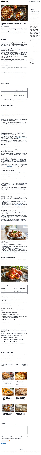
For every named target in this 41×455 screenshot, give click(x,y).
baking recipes (3, 360)
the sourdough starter (7, 251)
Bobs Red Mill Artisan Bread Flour (21, 137)
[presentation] (8, 376)
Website (20, 436)
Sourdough (31, 61)
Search (30, 5)
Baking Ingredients (32, 59)
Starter (30, 62)
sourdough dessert (12, 360)
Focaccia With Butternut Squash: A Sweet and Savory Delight (7, 398)
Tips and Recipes (32, 63)
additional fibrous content (18, 204)
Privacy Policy (38, 1)
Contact (34, 1)
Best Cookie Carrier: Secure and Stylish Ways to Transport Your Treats (34, 46)
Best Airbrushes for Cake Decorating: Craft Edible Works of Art (22, 364)
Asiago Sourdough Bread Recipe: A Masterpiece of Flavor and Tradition (20, 382)
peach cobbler (7, 360)
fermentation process (5, 114)
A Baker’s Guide (30, 1)
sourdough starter (9, 166)
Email (11, 436)
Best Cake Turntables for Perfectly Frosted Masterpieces (6, 364)
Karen (2, 26)
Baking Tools (31, 60)
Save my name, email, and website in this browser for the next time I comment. (11, 438)
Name (2, 436)
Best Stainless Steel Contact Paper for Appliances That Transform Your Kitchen (35, 39)
